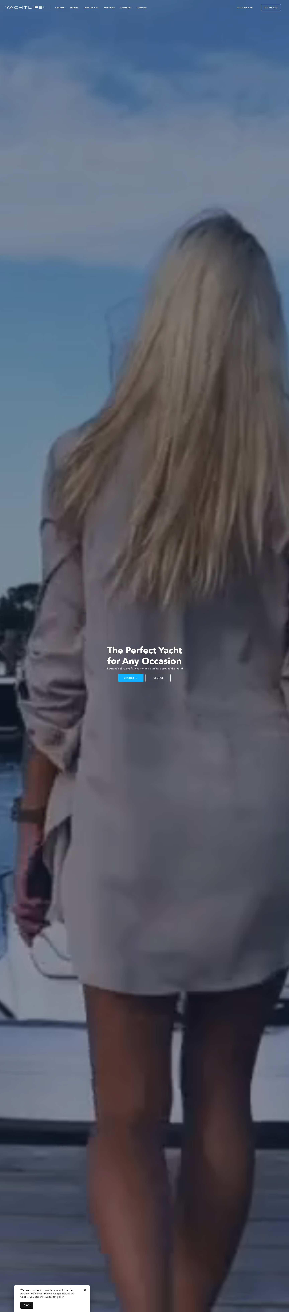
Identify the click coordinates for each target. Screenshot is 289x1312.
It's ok (26, 1305)
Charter (60, 7)
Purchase (109, 7)
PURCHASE (158, 678)
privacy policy (56, 1296)
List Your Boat (245, 7)
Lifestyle (142, 7)
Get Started (271, 7)
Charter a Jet (91, 7)
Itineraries (126, 7)
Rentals (74, 7)
